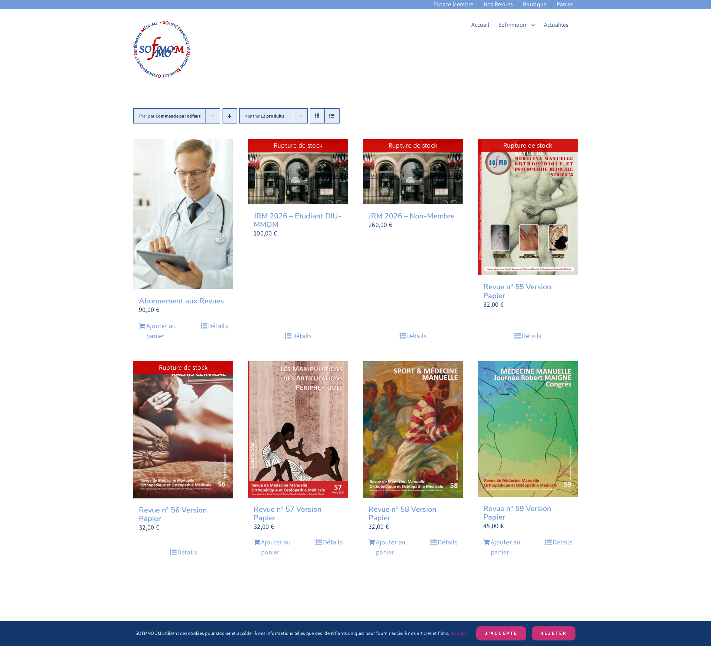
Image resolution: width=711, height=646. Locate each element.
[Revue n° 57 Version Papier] (298, 429)
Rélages (459, 633)
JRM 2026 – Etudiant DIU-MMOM (297, 220)
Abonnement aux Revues (181, 301)
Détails (218, 326)
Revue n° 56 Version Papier (173, 514)
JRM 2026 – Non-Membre (411, 216)
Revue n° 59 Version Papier (517, 513)
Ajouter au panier (161, 331)
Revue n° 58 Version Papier (402, 513)
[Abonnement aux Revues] (183, 214)
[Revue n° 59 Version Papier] (528, 429)
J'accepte (501, 633)
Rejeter (553, 633)
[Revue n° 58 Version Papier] (413, 429)
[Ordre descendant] (230, 115)
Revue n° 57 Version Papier (288, 513)
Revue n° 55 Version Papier (517, 291)
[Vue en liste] (332, 116)
